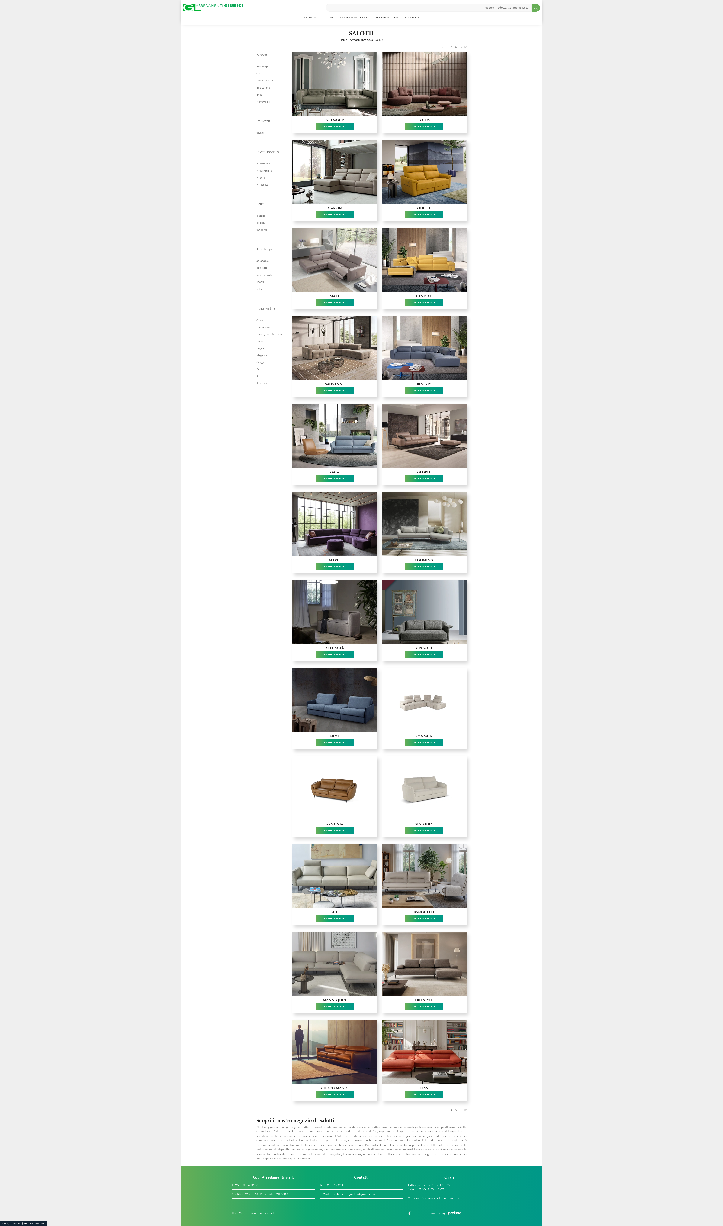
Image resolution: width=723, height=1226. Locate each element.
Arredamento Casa (354, 17)
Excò (259, 94)
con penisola (264, 275)
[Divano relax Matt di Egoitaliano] (334, 260)
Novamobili (263, 102)
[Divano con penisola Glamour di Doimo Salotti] (334, 84)
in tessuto (262, 185)
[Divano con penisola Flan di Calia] (424, 1052)
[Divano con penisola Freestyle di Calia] (424, 964)
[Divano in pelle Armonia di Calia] (334, 788)
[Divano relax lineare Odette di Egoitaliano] (424, 172)
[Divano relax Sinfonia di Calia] (424, 788)
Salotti (379, 40)
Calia (259, 73)
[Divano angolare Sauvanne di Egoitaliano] (334, 348)
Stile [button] (260, 204)
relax (259, 289)
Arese (260, 320)
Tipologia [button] (264, 249)
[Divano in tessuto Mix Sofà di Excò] (424, 612)
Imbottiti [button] (263, 121)
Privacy (5, 1223)
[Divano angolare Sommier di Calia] (424, 700)
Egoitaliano (263, 87)
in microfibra (264, 171)
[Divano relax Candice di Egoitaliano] (424, 260)
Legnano (261, 348)
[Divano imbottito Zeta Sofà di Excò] (334, 612)
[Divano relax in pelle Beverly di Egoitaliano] (424, 348)
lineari (260, 282)
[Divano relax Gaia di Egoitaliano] (334, 436)
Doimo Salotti (264, 80)
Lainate (260, 341)
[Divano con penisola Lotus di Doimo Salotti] (424, 84)
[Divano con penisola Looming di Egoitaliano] (424, 524)
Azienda (310, 17)
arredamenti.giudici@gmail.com (353, 1194)
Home (343, 40)
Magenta (261, 355)
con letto (261, 268)
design (260, 223)
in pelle (260, 178)
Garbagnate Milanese (269, 334)
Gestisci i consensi (34, 1223)
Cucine (328, 17)
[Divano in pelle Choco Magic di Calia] (334, 1052)
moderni (261, 230)
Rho (258, 376)
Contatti (412, 17)
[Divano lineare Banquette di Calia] (424, 876)
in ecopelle (263, 163)
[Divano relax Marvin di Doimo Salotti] (334, 172)
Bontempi (262, 66)
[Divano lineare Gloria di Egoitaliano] (424, 436)
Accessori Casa (387, 17)
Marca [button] (261, 54)
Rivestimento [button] (267, 151)
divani (260, 133)
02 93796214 (334, 1185)
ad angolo (262, 261)
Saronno (261, 383)
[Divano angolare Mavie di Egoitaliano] (334, 524)
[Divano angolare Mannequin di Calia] (334, 964)
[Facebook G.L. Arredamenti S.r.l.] (409, 1213)
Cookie (16, 1223)
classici (260, 216)
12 (465, 47)
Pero (259, 369)
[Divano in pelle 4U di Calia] (334, 876)
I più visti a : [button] (267, 308)
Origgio (261, 362)
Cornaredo (263, 327)
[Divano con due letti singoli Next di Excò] (334, 700)
